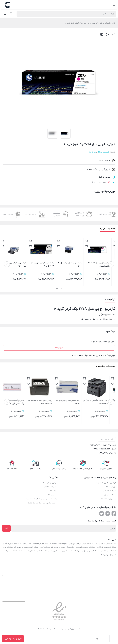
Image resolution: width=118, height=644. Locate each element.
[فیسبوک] (114, 513)
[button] (61, 288)
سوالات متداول (109, 490)
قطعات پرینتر (104, 23)
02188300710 (106, 445)
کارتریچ (92, 152)
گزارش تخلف (110, 486)
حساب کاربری (110, 495)
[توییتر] (101, 513)
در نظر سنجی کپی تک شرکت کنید (43, 503)
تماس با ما (53, 495)
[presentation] (111, 264)
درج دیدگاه (59, 348)
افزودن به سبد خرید (13, 638)
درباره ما (54, 490)
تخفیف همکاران (51, 486)
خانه (113, 23)
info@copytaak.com (102, 449)
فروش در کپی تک (50, 482)
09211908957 (95, 445)
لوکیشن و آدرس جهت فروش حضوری (42, 499)
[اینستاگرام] (107, 513)
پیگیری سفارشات (108, 499)
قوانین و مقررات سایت (106, 482)
